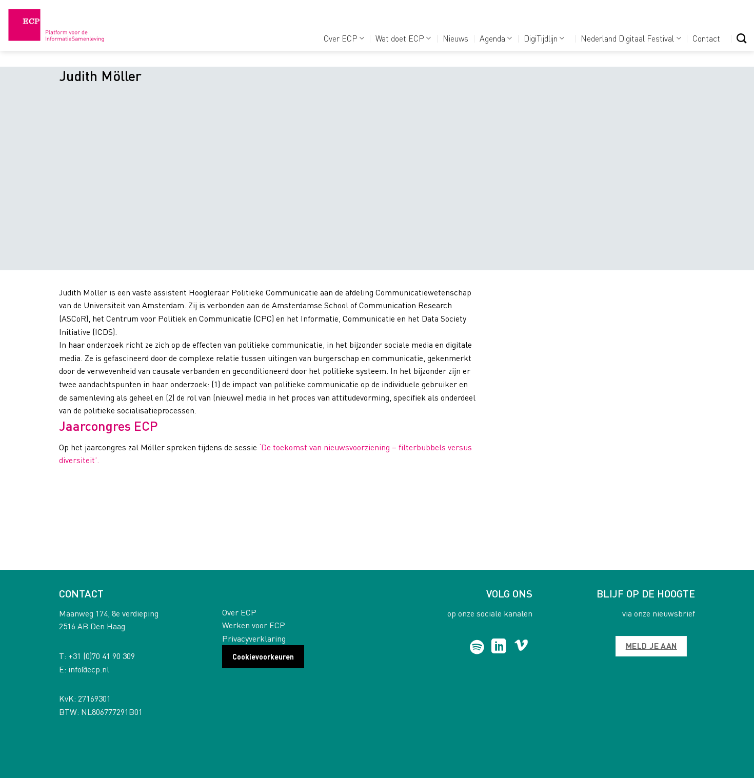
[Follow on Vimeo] (521, 647)
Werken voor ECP (253, 625)
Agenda (492, 38)
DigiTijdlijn (541, 38)
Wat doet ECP (399, 38)
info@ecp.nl (88, 669)
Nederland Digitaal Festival (627, 38)
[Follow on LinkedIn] (498, 647)
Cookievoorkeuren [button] (263, 656)
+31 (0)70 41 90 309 (101, 655)
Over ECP (341, 38)
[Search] (741, 38)
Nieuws (455, 38)
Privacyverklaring (254, 638)
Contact (706, 38)
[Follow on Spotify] (477, 647)
